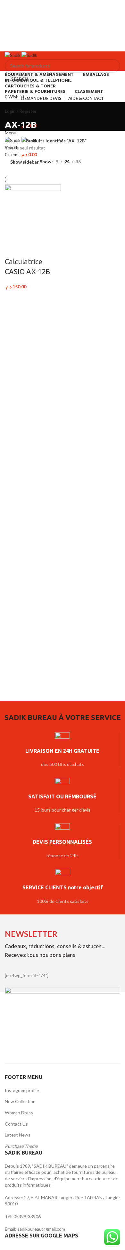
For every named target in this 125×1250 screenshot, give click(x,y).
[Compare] (13, 249)
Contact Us (16, 1124)
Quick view (30, 249)
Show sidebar (24, 161)
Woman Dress (19, 1112)
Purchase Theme (21, 1146)
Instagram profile (22, 1090)
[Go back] (13, 110)
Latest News (17, 1135)
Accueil (13, 140)
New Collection (20, 1101)
